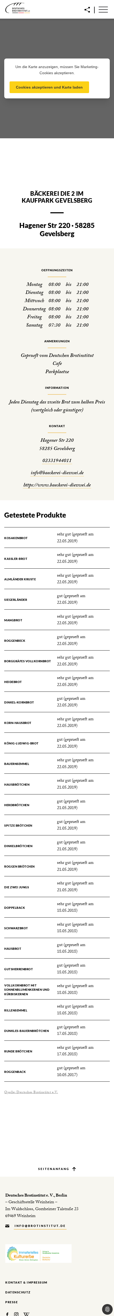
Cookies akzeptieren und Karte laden (49, 87)
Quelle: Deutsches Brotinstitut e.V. (31, 1092)
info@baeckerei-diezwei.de (57, 473)
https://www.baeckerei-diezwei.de (57, 486)
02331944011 (57, 461)
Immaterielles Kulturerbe (38, 1253)
